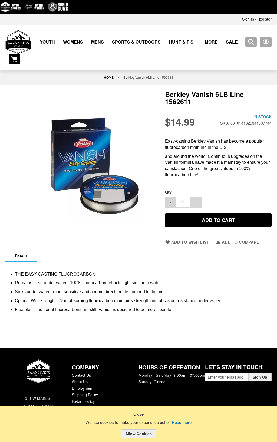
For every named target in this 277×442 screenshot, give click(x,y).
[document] (138, 428)
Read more (182, 422)
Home (109, 67)
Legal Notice (82, 396)
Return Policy (83, 390)
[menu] (131, 42)
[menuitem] (45, 42)
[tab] (21, 245)
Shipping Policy (84, 383)
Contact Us (81, 364)
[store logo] (18, 42)
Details (21, 245)
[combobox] (236, 42)
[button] (251, 42)
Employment (82, 377)
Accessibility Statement (91, 403)
